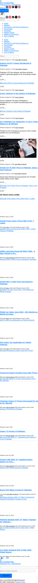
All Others (7, 31)
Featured (24, 60)
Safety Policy (20, 582)
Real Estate (8, 29)
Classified (12, 526)
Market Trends (9, 32)
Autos (6, 23)
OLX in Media (9, 36)
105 (7, 558)
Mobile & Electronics (11, 34)
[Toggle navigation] (2, 13)
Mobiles (7, 25)
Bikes (20, 60)
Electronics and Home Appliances (16, 27)
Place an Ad (4, 9)
